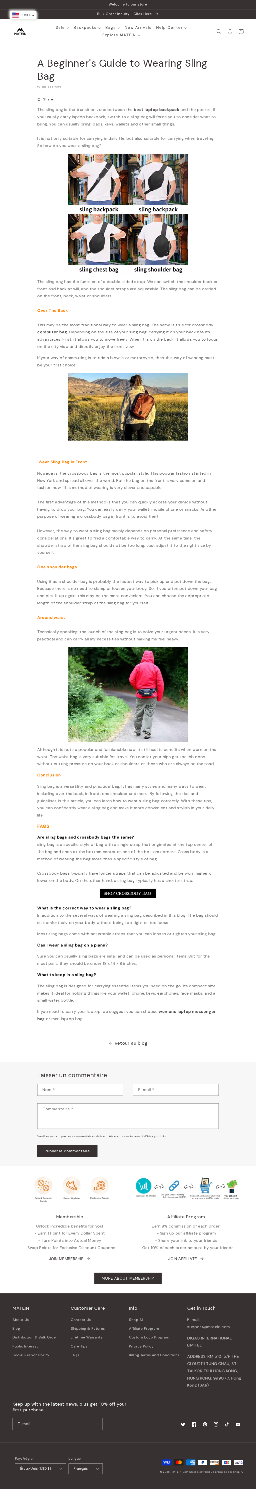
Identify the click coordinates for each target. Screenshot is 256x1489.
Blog (16, 1328)
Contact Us (81, 1319)
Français (81, 1468)
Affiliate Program (144, 1328)
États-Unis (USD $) (35, 1468)
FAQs (75, 1355)
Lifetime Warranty (87, 1337)
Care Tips (79, 1346)
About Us (20, 1319)
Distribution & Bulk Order (34, 1337)
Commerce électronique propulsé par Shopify (213, 1471)
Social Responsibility (31, 1355)
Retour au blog (131, 1043)
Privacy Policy (141, 1346)
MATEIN (177, 1471)
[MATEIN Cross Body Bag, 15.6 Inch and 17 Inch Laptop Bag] (128, 897)
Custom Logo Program (149, 1337)
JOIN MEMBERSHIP (66, 1258)
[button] (219, 31)
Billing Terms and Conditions (154, 1355)
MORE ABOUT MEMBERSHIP (128, 1278)
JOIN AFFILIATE (182, 1258)
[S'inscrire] (96, 1424)
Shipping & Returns (88, 1328)
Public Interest (25, 1346)
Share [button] (48, 99)
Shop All (136, 1319)
